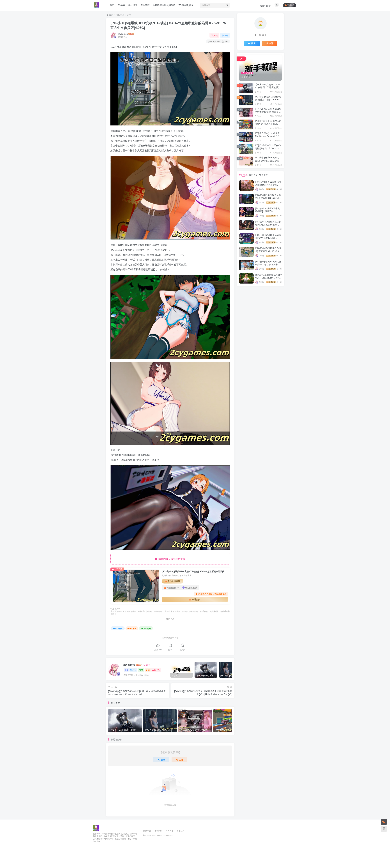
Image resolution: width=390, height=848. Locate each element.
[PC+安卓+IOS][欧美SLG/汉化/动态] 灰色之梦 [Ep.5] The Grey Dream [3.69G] (268, 224)
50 (142, 670)
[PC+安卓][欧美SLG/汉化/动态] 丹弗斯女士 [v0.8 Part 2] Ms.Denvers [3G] (268, 99)
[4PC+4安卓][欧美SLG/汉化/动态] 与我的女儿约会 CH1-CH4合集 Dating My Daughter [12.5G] (268, 279)
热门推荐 (243, 174)
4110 (134, 670)
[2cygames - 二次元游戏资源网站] (96, 827)
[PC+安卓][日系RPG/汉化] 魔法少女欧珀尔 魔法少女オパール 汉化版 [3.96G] (268, 160)
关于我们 (180, 830)
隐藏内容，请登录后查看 (171, 559)
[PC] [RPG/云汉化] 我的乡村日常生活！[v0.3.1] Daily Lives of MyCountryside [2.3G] (268, 125)
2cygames (123, 33)
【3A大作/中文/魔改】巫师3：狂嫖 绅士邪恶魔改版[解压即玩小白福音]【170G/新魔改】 (268, 89)
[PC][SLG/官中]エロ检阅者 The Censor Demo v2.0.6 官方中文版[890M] (268, 136)
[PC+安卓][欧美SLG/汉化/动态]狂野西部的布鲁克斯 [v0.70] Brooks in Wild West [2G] (268, 186)
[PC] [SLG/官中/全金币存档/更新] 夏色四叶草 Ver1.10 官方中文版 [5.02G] (268, 148)
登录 (262, 5)
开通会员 (290, 5)
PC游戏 (133, 628)
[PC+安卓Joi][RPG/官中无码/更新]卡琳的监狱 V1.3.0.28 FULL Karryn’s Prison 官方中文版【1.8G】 (268, 213)
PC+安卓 (120, 14)
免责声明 (158, 830)
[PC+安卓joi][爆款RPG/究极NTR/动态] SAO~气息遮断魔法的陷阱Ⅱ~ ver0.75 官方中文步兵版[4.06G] (168, 25)
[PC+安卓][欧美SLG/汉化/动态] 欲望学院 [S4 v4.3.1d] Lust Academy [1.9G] (268, 198)
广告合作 (169, 830)
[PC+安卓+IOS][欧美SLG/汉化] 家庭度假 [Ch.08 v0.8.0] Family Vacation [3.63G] (268, 251)
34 (149, 670)
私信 (226, 35)
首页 (110, 14)
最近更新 (253, 174)
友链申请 (147, 830)
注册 (268, 5)
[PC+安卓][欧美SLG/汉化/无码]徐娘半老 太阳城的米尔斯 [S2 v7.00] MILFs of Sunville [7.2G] (268, 266)
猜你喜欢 (263, 174)
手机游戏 (147, 628)
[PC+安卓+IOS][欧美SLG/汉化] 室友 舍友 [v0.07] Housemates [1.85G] (268, 237)
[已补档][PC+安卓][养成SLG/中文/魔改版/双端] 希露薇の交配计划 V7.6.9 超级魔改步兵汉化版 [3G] (268, 113)
